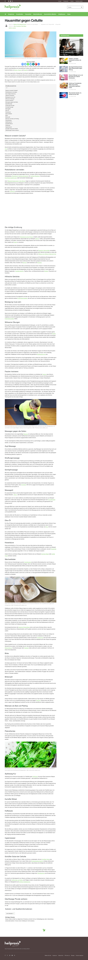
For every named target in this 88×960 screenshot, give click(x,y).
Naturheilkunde (37, 14)
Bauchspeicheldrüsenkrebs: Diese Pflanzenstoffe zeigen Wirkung (75, 68)
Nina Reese (20, 26)
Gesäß (25, 70)
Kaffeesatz (8, 125)
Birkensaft (8, 117)
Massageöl (8, 108)
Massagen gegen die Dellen (12, 102)
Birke (7, 115)
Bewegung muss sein (10, 97)
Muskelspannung (41, 354)
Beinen (16, 70)
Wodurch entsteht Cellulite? (12, 90)
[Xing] (33, 64)
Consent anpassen (79, 955)
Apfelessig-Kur (9, 122)
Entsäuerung (40, 637)
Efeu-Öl (7, 110)
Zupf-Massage (9, 103)
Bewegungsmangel (23, 176)
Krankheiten (19, 14)
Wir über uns (67, 955)
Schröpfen (23, 484)
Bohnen (25, 262)
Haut (6, 149)
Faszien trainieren (9, 100)
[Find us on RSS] (12, 1)
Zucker (15, 242)
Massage (25, 434)
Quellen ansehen (12, 28)
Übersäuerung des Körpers (26, 237)
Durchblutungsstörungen (11, 178)
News (68, 14)
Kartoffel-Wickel (9, 123)
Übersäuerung (41, 873)
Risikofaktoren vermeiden (11, 92)
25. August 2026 (64, 54)
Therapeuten (65, 1)
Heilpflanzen (61, 14)
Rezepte (72, 955)
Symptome (11, 14)
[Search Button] (81, 7)
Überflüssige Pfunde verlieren (12, 130)
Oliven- (15, 494)
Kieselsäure (8, 112)
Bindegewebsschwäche (37, 861)
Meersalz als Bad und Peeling (12, 118)
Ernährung (12, 191)
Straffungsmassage (10, 105)
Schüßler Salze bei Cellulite (12, 128)
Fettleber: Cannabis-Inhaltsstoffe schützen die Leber (75, 60)
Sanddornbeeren (19, 271)
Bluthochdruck (8, 648)
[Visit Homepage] (13, 7)
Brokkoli (46, 271)
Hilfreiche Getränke (10, 95)
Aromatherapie (51, 499)
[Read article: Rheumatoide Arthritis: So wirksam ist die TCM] (63, 95)
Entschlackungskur (9, 318)
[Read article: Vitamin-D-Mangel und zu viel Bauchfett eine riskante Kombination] (63, 77)
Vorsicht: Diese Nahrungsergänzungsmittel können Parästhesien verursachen (71, 51)
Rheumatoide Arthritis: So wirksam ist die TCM (75, 93)
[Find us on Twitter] (6, 1)
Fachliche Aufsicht (79, 1)
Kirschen (39, 262)
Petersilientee (9, 120)
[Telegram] (30, 64)
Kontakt (59, 1)
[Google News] (38, 64)
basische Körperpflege (24, 627)
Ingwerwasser (9, 127)
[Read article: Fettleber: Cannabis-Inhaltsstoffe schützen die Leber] (63, 61)
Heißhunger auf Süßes (17, 880)
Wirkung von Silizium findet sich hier (47, 254)
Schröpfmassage (9, 107)
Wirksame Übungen (10, 98)
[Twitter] (25, 64)
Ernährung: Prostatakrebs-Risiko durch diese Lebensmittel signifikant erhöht (75, 85)
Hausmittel (28, 14)
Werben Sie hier (48, 955)
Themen (71, 1)
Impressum (54, 955)
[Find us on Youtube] (10, 1)
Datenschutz (60, 955)
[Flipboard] (36, 64)
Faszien (44, 374)
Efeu (47, 527)
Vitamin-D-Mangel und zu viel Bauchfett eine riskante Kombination (76, 76)
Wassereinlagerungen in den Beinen (16, 181)
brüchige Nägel (45, 554)
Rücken (54, 333)
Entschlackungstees (22, 298)
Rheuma (38, 700)
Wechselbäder (9, 113)
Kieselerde (53, 549)
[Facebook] (22, 64)
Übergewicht (15, 176)
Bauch (19, 70)
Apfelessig (35, 776)
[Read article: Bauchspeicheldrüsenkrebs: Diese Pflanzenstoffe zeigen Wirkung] (63, 69)
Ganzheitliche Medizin (50, 14)
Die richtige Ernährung (10, 93)
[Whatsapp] (28, 64)
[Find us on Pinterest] (8, 1)
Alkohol (37, 238)
